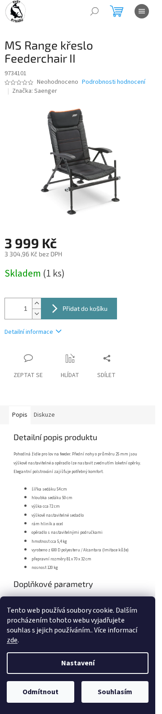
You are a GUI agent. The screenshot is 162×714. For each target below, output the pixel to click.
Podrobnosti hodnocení (113, 82)
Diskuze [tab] (44, 414)
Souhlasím (115, 692)
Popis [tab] (19, 414)
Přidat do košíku (85, 308)
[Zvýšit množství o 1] (36, 303)
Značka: (34, 91)
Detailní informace (28, 332)
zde (12, 640)
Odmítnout (40, 692)
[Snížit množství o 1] (36, 314)
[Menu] (142, 11)
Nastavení (77, 663)
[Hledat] (95, 11)
